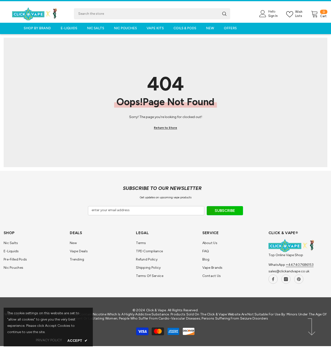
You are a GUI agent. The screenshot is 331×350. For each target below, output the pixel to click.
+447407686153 (300, 265)
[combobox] (146, 13)
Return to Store (165, 127)
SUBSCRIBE (225, 210)
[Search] (152, 13)
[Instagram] (286, 279)
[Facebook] (273, 279)
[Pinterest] (298, 279)
